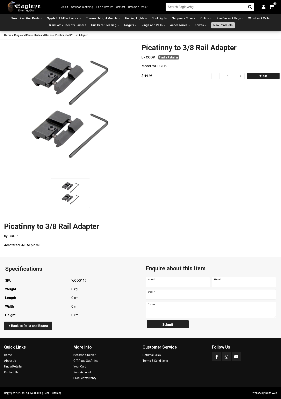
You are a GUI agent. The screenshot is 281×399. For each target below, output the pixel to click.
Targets (129, 25)
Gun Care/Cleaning (103, 25)
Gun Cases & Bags (228, 18)
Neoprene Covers (183, 18)
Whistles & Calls (259, 18)
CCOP (150, 57)
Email (151, 292)
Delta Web (271, 393)
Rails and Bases (43, 35)
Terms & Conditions (155, 360)
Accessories (178, 25)
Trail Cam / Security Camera (67, 25)
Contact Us (11, 372)
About (64, 6)
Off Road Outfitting (82, 6)
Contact (120, 6)
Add (264, 76)
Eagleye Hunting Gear (36, 393)
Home (8, 35)
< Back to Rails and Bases (28, 326)
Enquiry (151, 304)
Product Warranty (84, 378)
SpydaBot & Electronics (63, 18)
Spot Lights (159, 18)
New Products (223, 25)
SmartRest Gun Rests (25, 18)
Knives (199, 25)
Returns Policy (152, 355)
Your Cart (79, 366)
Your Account (82, 372)
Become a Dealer (137, 6)
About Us (10, 360)
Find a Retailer (104, 6)
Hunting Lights (134, 18)
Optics (204, 18)
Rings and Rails (152, 25)
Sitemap (56, 393)
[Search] (250, 6)
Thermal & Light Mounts (102, 18)
